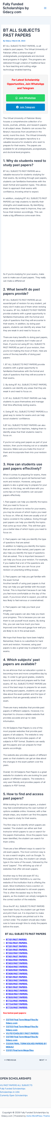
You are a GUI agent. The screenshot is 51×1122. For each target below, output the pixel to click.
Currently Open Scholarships (14, 1095)
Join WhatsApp (27, 97)
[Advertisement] (25, 245)
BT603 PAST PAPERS (16, 990)
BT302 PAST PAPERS (16, 953)
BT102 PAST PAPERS (16, 943)
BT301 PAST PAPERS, (17, 949)
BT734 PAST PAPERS (16, 1004)
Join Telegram (27, 107)
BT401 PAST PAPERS (16, 956)
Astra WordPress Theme (38, 1116)
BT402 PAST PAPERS (16, 960)
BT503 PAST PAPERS (16, 980)
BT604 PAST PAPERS (16, 994)
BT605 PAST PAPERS (16, 997)
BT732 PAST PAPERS (16, 1000)
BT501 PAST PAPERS (16, 977)
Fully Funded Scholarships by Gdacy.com (16, 8)
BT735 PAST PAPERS (16, 1007)
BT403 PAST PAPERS (16, 963)
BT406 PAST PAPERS (16, 973)
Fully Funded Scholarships (12, 1088)
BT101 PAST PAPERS (16, 939)
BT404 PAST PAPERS (16, 966)
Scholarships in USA (10, 1092)
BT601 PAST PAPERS (16, 987)
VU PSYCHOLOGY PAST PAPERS (22, 1033)
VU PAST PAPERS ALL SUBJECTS (16, 1085)
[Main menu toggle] (45, 8)
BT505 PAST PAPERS (16, 983)
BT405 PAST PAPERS (16, 970)
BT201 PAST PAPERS (16, 946)
